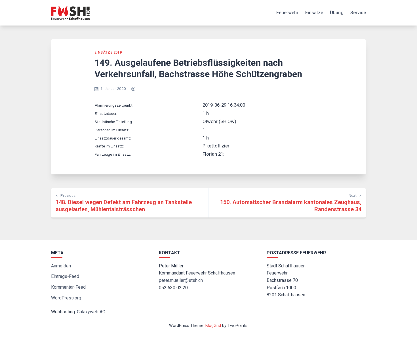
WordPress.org (66, 298)
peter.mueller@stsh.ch (181, 280)
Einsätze (314, 12)
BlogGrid (213, 325)
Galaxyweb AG (91, 311)
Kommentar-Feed (68, 287)
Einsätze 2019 (108, 52)
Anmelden (61, 266)
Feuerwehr (287, 12)
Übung (337, 12)
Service (358, 12)
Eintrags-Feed (65, 276)
